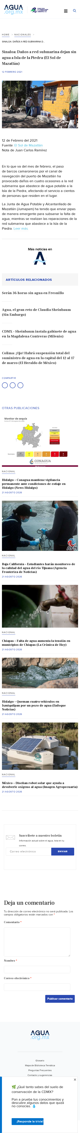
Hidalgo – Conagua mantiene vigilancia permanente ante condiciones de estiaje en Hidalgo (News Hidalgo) (34, 484)
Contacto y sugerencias (40, 1075)
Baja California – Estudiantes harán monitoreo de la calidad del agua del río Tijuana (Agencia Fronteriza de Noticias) (38, 568)
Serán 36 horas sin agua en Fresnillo (33, 293)
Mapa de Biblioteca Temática (40, 1065)
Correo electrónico (17, 978)
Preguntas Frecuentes (40, 1070)
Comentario (13, 922)
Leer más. (21, 229)
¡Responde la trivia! (30, 1121)
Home (6, 34)
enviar (63, 851)
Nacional (8, 471)
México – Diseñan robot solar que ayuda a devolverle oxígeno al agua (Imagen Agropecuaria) (40, 785)
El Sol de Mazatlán (28, 145)
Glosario (40, 1060)
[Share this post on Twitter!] (13, 385)
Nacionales (22, 34)
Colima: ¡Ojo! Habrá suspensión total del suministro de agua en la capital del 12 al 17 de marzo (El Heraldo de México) (38, 358)
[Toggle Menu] (65, 11)
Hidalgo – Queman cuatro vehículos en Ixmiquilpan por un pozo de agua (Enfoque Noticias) (34, 705)
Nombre (10, 961)
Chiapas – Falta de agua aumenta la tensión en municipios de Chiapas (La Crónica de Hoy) (36, 643)
